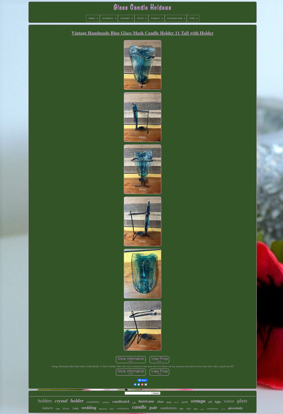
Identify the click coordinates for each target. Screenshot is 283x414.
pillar (112, 409)
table (188, 408)
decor (176, 402)
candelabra (93, 401)
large (196, 409)
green (185, 401)
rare (223, 409)
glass (242, 400)
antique (105, 402)
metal (202, 409)
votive (229, 401)
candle (139, 407)
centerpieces (212, 408)
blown (66, 408)
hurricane (146, 401)
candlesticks (168, 408)
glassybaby (235, 408)
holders (45, 400)
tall (210, 402)
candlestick (121, 401)
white (58, 409)
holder (77, 400)
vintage (198, 401)
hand (169, 402)
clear (160, 401)
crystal (61, 400)
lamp (75, 408)
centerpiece (123, 408)
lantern (47, 408)
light (218, 401)
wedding (89, 407)
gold (134, 403)
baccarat (103, 409)
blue (181, 409)
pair (153, 407)
